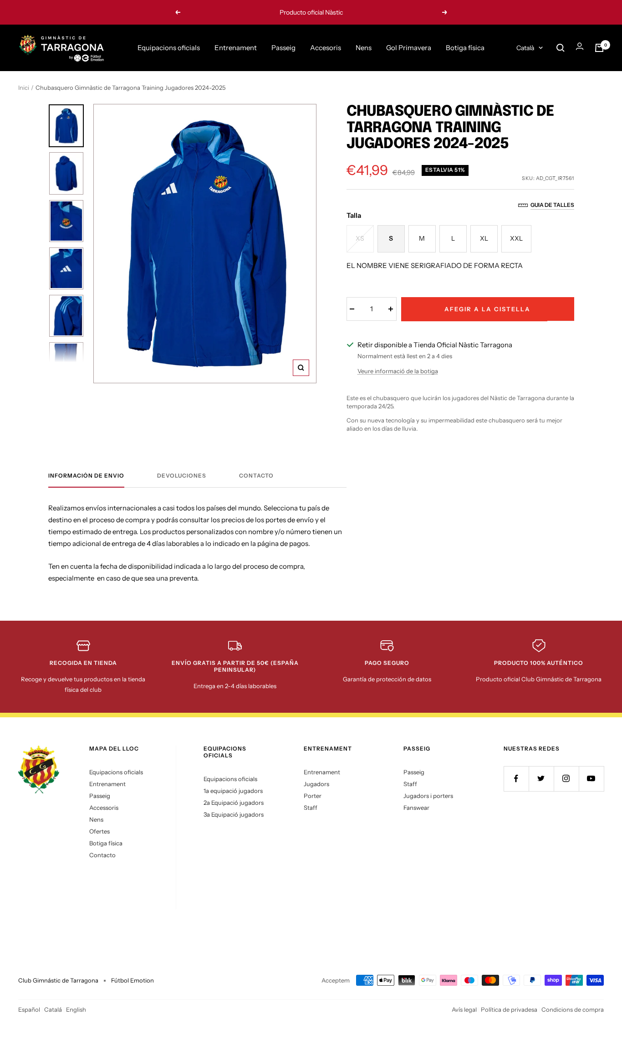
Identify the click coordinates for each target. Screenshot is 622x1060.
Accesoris (325, 47)
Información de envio (86, 476)
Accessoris (103, 807)
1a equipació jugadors (233, 790)
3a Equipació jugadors (234, 814)
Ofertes (99, 831)
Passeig (283, 47)
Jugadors (316, 783)
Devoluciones (181, 476)
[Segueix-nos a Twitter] (541, 778)
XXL (516, 238)
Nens (364, 47)
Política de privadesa (509, 1009)
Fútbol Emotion (132, 980)
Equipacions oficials (169, 47)
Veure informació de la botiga (397, 371)
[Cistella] (599, 48)
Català (525, 48)
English (76, 1009)
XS (360, 238)
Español (29, 1009)
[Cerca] (560, 48)
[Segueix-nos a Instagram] (566, 778)
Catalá (53, 1009)
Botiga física (465, 47)
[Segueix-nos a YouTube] (591, 778)
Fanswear (416, 807)
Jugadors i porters (428, 795)
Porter (312, 795)
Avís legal (464, 1009)
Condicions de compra (572, 1009)
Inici (23, 87)
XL (484, 238)
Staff (310, 807)
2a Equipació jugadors (234, 802)
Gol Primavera (408, 47)
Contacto (256, 476)
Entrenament (235, 47)
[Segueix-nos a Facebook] (516, 778)
